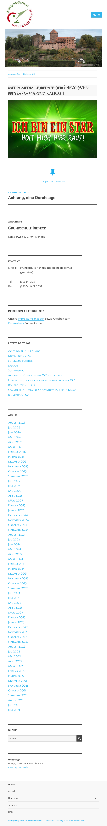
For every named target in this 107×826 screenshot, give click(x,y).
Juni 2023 (14, 598)
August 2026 (16, 422)
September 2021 (18, 695)
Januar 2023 (16, 622)
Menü (96, 14)
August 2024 (16, 534)
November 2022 (18, 632)
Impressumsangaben (31, 318)
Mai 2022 (14, 656)
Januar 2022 (16, 676)
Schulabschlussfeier (20, 360)
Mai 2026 (14, 437)
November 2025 (18, 466)
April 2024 (15, 554)
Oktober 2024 (17, 525)
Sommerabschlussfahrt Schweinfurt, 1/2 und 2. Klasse (42, 390)
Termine (12, 805)
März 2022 (15, 666)
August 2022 (16, 646)
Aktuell (11, 791)
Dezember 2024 (18, 515)
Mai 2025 (14, 491)
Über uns (13, 798)
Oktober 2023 (17, 583)
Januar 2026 (16, 457)
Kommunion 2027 (20, 356)
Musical (13, 365)
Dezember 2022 (18, 627)
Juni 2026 (14, 432)
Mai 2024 (14, 549)
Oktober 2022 (17, 637)
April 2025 (15, 495)
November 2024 (18, 520)
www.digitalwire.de (18, 767)
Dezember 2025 (17, 461)
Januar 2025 (16, 510)
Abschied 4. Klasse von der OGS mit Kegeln (35, 375)
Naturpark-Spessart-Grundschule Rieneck (25, 820)
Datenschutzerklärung (54, 820)
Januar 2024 (16, 569)
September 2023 (18, 588)
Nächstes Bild (29, 74)
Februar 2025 (16, 505)
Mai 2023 (14, 603)
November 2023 (18, 578)
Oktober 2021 (17, 690)
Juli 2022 (14, 651)
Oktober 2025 (17, 471)
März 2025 (15, 500)
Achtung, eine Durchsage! (24, 351)
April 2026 (15, 442)
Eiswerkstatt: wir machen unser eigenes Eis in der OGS (42, 380)
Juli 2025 (14, 481)
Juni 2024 (14, 544)
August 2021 (16, 700)
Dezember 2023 (18, 573)
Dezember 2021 (17, 681)
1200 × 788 (60, 181)
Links (11, 811)
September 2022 (18, 642)
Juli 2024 (14, 539)
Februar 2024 (17, 564)
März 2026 (15, 447)
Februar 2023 (16, 617)
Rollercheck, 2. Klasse (21, 385)
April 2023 (15, 607)
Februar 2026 (17, 452)
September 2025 (18, 476)
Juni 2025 (14, 486)
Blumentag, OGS (18, 395)
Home (11, 784)
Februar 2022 (17, 671)
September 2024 (18, 530)
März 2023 (15, 612)
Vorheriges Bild (14, 74)
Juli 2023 (14, 593)
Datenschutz (16, 323)
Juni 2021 (14, 710)
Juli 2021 (13, 705)
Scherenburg (16, 370)
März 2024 (15, 559)
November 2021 (18, 685)
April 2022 (15, 661)
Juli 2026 (14, 427)
